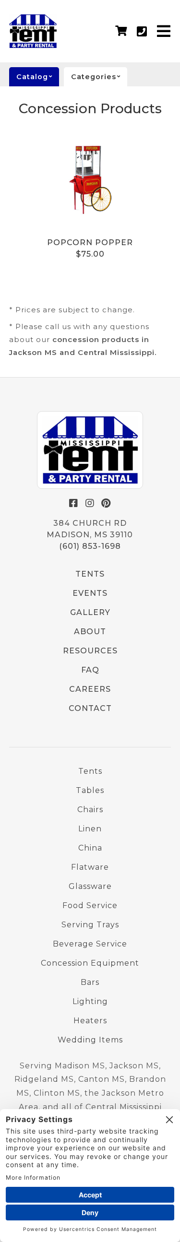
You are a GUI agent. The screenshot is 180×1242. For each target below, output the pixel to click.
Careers (90, 689)
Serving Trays (90, 924)
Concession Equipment (90, 963)
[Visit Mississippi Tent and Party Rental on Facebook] (73, 503)
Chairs (90, 809)
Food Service (90, 905)
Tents (90, 574)
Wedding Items (90, 1039)
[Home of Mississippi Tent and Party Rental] (90, 450)
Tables (90, 790)
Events (90, 593)
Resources (90, 650)
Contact (90, 708)
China (90, 847)
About (90, 631)
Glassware (90, 886)
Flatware (90, 867)
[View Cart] (121, 31)
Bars (90, 982)
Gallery (90, 612)
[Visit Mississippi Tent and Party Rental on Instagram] (90, 503)
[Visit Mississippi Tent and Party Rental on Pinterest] (106, 503)
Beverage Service (90, 943)
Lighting (90, 1001)
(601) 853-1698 (90, 546)
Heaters (90, 1020)
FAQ (90, 669)
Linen (90, 828)
